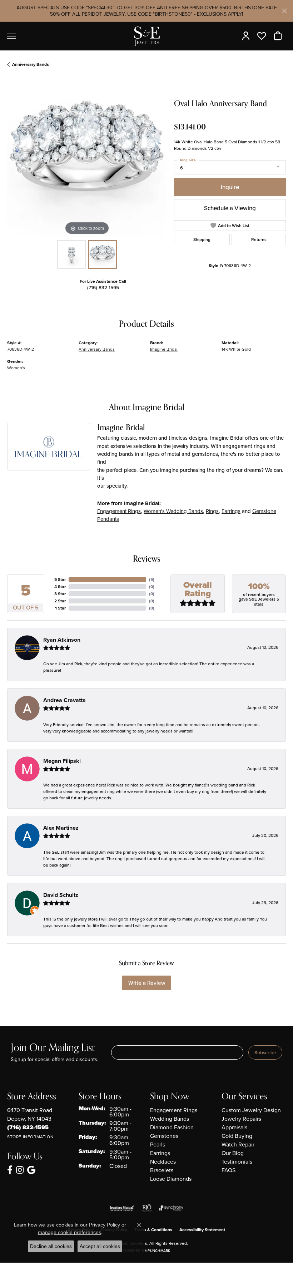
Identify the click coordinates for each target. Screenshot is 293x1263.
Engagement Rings (119, 511)
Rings (212, 511)
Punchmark (159, 1250)
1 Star (60, 608)
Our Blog (233, 1153)
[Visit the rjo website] (146, 1208)
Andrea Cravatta (64, 700)
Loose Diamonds (171, 1179)
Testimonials (237, 1161)
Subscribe (265, 1052)
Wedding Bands (169, 1119)
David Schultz (60, 895)
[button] (247, 36)
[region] (87, 157)
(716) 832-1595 (103, 287)
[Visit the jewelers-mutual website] (122, 1208)
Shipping (201, 239)
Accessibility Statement (202, 1230)
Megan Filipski (62, 761)
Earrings (231, 511)
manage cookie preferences (69, 1232)
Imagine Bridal (164, 349)
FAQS (228, 1170)
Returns (259, 239)
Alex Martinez (61, 828)
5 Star (60, 579)
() (151, 579)
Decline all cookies (51, 1246)
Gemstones (164, 1136)
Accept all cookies (100, 1246)
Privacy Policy (104, 1225)
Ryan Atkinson (61, 640)
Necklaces (163, 1161)
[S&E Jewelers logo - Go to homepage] (146, 36)
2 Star (60, 601)
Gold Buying (237, 1136)
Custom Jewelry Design (251, 1110)
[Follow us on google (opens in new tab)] (31, 1170)
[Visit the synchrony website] (171, 1208)
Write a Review (146, 983)
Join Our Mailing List (53, 1048)
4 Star (60, 586)
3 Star (60, 594)
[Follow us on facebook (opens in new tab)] (10, 1170)
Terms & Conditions (153, 1230)
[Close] (284, 10)
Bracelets (161, 1170)
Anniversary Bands (30, 64)
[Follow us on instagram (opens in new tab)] (20, 1170)
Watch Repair (238, 1144)
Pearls (157, 1144)
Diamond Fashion (172, 1127)
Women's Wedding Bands (173, 511)
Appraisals (234, 1127)
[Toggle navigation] (11, 36)
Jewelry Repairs (241, 1119)
